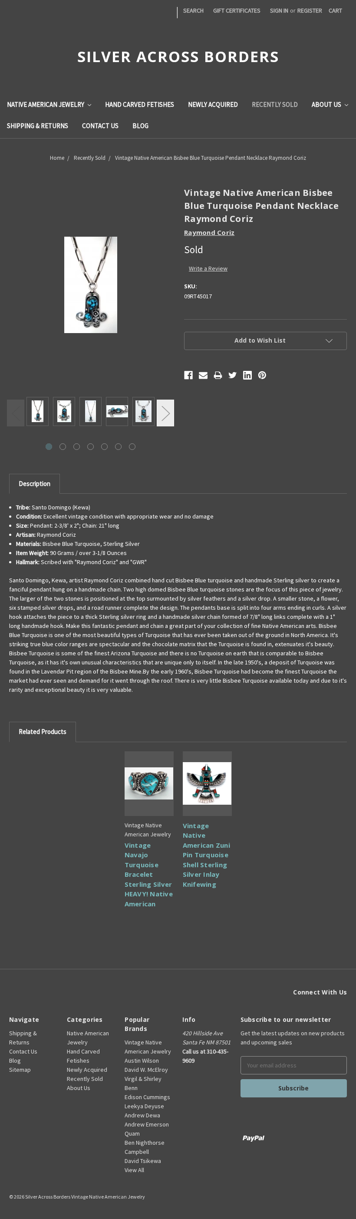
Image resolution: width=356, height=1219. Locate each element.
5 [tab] (104, 446)
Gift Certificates (236, 10)
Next (165, 413)
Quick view (149, 783)
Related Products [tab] (42, 731)
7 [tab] (132, 446)
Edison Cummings (147, 1097)
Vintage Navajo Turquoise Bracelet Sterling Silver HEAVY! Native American (149, 874)
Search (193, 10)
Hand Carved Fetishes (139, 104)
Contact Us (100, 126)
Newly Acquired (213, 104)
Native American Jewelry (46, 104)
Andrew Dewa (142, 1115)
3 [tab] (76, 446)
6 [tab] (118, 446)
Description (34, 483)
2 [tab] (62, 446)
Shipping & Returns (37, 126)
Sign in (279, 10)
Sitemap (20, 1070)
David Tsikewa (143, 1161)
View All (134, 1170)
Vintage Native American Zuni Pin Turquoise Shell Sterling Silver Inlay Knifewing (206, 855)
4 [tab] (90, 446)
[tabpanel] (37, 413)
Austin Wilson (142, 1060)
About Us (327, 104)
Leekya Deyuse (144, 1106)
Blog (140, 126)
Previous (15, 413)
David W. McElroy (146, 1070)
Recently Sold (275, 104)
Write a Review (208, 268)
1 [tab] (49, 446)
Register (309, 10)
